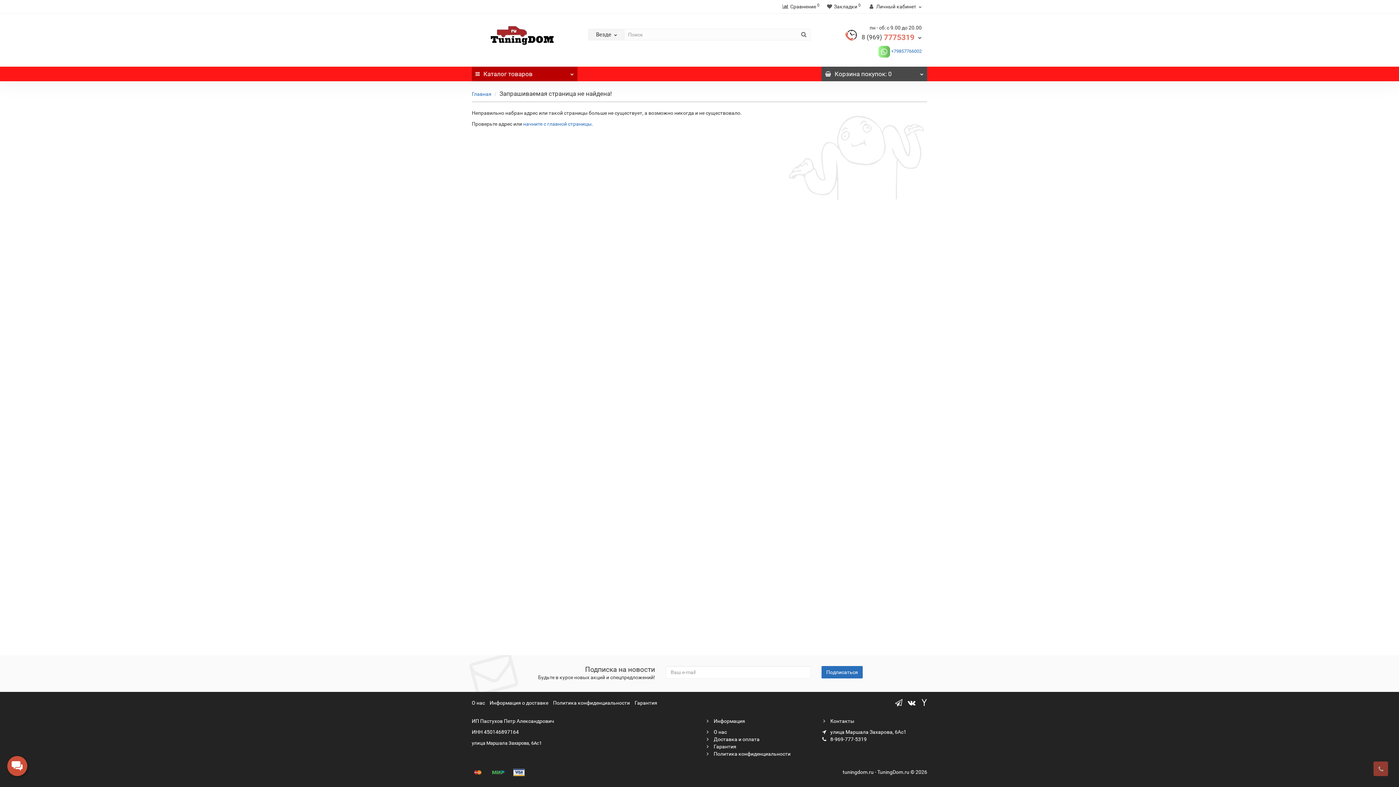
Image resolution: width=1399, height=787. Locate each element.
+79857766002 (906, 51)
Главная (481, 94)
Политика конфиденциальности (591, 703)
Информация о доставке (519, 703)
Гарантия (646, 703)
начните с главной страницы (557, 124)
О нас (478, 703)
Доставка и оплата (736, 739)
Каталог (508, 74)
